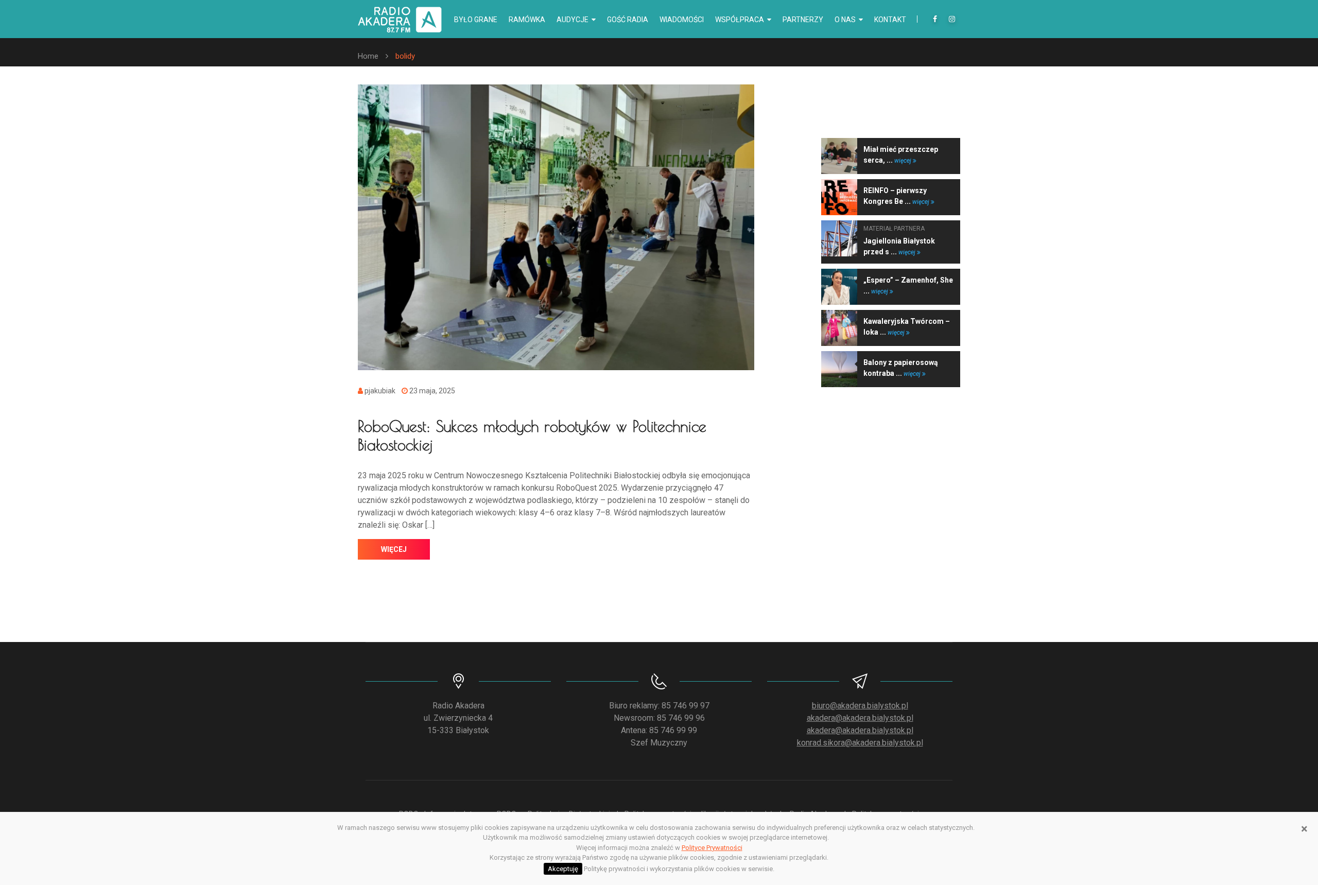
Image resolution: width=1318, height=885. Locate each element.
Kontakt (890, 19)
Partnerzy (803, 19)
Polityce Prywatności (712, 848)
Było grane (475, 19)
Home (368, 56)
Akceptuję (563, 869)
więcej (394, 549)
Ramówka (527, 19)
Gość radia (627, 19)
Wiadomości (682, 19)
